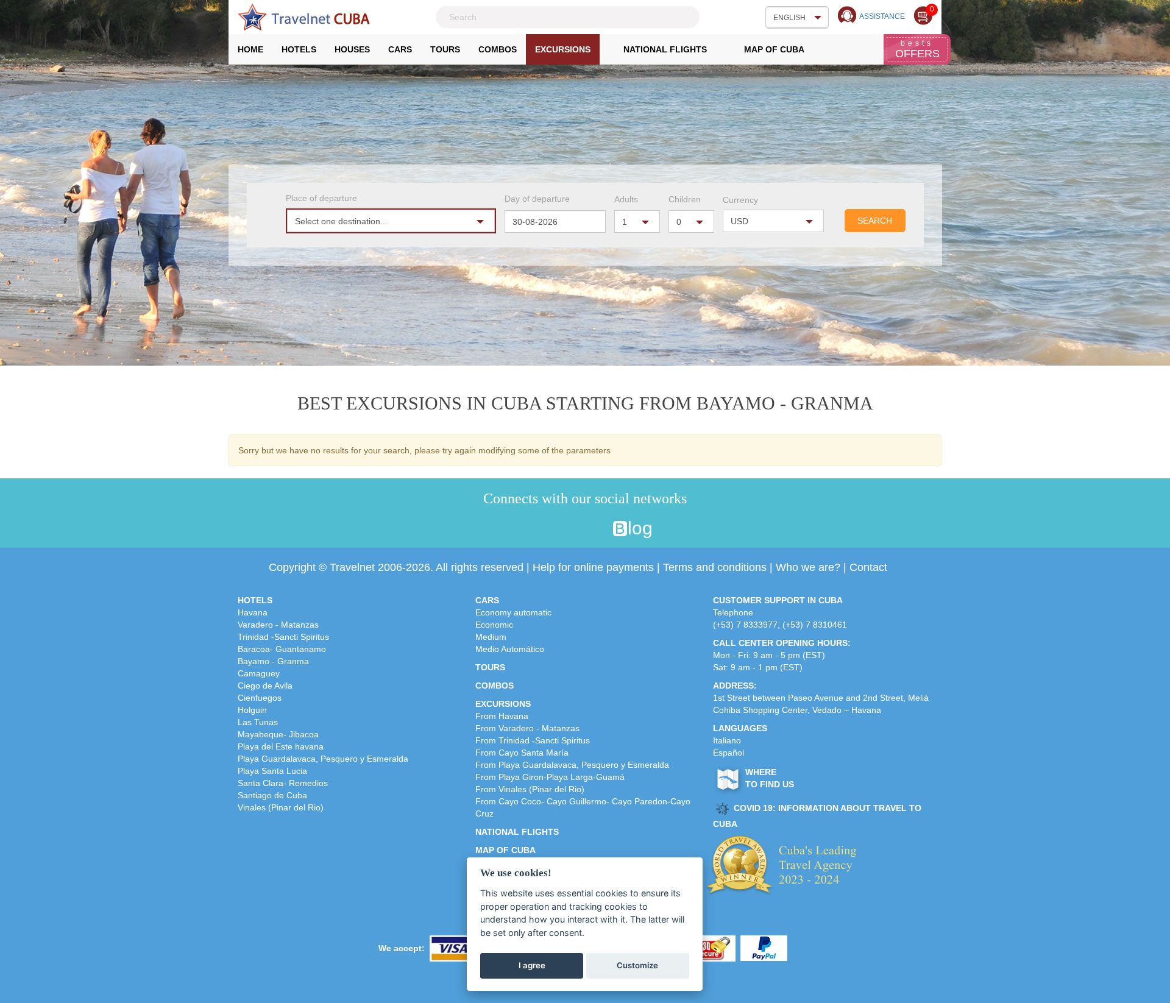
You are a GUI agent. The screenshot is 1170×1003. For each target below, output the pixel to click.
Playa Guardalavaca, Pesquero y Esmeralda (323, 759)
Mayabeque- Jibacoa (278, 734)
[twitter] (550, 529)
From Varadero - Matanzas (527, 728)
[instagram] (574, 529)
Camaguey (259, 673)
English (789, 17)
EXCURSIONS (503, 704)
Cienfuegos (260, 698)
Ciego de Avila (265, 685)
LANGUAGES (740, 728)
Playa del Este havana (281, 746)
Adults (626, 199)
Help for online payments (593, 567)
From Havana (501, 716)
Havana (253, 612)
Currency (740, 200)
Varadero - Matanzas (278, 624)
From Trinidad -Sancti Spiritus (532, 740)
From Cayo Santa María (522, 752)
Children (684, 199)
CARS (487, 600)
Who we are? (808, 567)
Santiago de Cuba (272, 795)
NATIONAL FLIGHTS (517, 832)
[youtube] (598, 529)
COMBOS (494, 685)
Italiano (727, 740)
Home (255, 52)
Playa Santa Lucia (272, 771)
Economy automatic (513, 612)
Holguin (252, 710)
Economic (494, 624)
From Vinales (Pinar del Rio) (529, 789)
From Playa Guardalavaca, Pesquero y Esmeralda (572, 765)
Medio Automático (509, 649)
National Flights (665, 49)
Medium (490, 637)
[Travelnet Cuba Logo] (304, 17)
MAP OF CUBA (505, 850)
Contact (868, 567)
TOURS (490, 667)
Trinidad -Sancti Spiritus (283, 637)
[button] (391, 221)
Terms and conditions (715, 567)
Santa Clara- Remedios (283, 783)
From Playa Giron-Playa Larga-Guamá (550, 777)
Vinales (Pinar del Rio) (281, 807)
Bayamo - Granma (273, 661)
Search (874, 220)
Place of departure (321, 198)
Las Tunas (258, 722)
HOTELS (255, 600)
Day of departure (537, 199)
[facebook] (527, 529)
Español (728, 752)
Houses (352, 49)
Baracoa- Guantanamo (282, 649)
